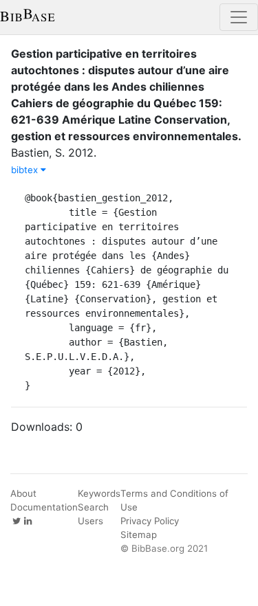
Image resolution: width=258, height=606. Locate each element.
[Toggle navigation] (238, 17)
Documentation (44, 507)
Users (90, 520)
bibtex (26, 169)
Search (93, 507)
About (23, 493)
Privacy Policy (149, 520)
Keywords (99, 493)
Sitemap (138, 534)
